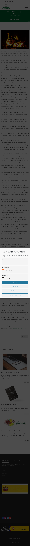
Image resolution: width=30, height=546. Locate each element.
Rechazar (15, 286)
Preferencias (15, 290)
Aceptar (15, 282)
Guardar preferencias (15, 295)
